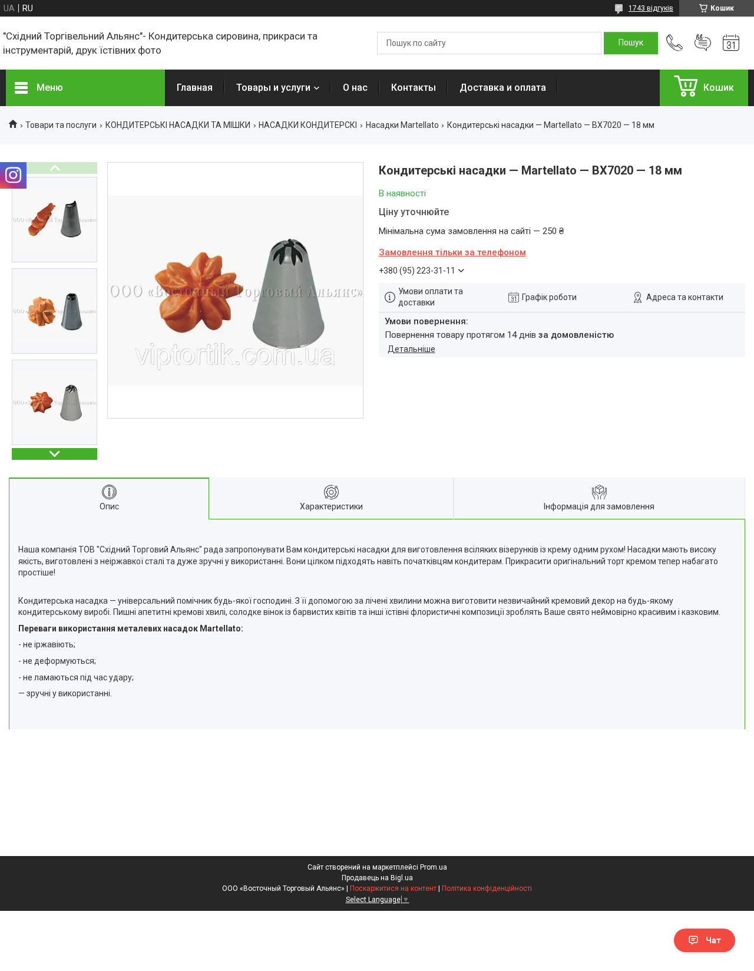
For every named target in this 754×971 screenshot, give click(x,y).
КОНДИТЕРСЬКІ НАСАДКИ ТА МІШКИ (177, 125)
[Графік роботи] (731, 43)
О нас (355, 87)
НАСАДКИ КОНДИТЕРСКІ (308, 125)
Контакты (413, 87)
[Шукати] (631, 43)
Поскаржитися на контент (393, 888)
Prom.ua (433, 867)
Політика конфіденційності (487, 888)
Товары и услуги (273, 87)
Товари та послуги (61, 125)
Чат (713, 940)
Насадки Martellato (402, 125)
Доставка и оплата (502, 87)
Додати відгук (703, 43)
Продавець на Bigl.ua (377, 878)
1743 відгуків (651, 8)
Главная (195, 87)
